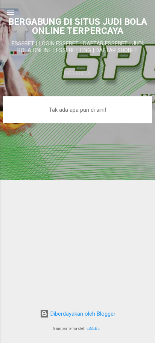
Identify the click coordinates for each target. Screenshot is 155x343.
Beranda (77, 73)
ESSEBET (94, 328)
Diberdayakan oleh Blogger (82, 313)
